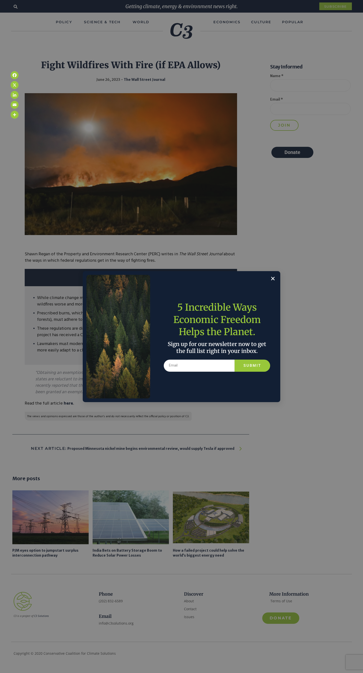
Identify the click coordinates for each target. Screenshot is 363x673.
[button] (272, 278)
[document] (181, 336)
